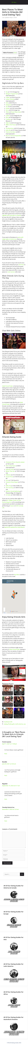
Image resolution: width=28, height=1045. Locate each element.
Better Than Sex (10, 471)
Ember (8, 108)
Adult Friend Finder (7, 386)
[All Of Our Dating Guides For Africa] (14, 1002)
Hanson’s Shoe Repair (12, 482)
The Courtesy (9, 487)
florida (10, 724)
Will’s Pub (8, 486)
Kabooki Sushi (9, 469)
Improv (12, 506)
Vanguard (8, 104)
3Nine (7, 112)
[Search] (22, 874)
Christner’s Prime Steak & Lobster (15, 462)
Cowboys (8, 119)
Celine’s (8, 115)
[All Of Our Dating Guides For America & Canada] (14, 896)
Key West (16, 574)
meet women (11, 272)
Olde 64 (8, 123)
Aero (7, 110)
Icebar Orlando (10, 99)
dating (6, 724)
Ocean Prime (9, 476)
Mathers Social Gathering (13, 491)
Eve (7, 92)
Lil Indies (8, 495)
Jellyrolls (8, 130)
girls (13, 724)
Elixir (7, 117)
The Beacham (9, 128)
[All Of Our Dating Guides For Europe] (14, 922)
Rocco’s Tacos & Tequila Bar (13, 135)
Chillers (8, 97)
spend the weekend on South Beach (15, 527)
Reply (5, 753)
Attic (7, 103)
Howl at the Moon (11, 132)
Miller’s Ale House (11, 124)
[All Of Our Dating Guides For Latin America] (14, 975)
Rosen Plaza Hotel (16, 112)
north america (19, 724)
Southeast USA (8, 722)
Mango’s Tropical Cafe (12, 94)
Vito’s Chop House (11, 466)
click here (21, 264)
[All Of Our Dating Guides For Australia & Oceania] (14, 1029)
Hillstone (8, 475)
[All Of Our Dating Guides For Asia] (14, 948)
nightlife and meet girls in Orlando (11, 215)
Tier (7, 106)
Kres (7, 480)
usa (25, 724)
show (15, 52)
